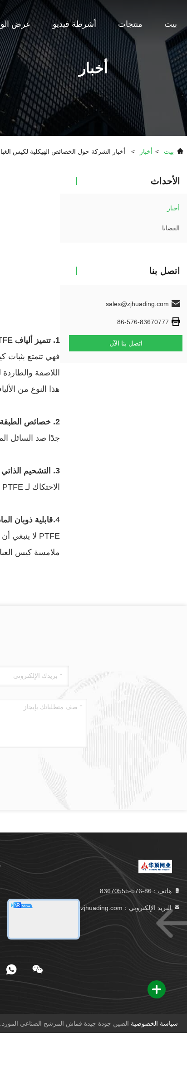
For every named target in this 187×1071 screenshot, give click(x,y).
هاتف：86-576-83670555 (136, 891)
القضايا (171, 228)
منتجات (130, 24)
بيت (170, 24)
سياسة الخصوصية (154, 1023)
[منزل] (155, 866)
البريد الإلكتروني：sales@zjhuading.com (116, 907)
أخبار (146, 151)
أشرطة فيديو (74, 24)
